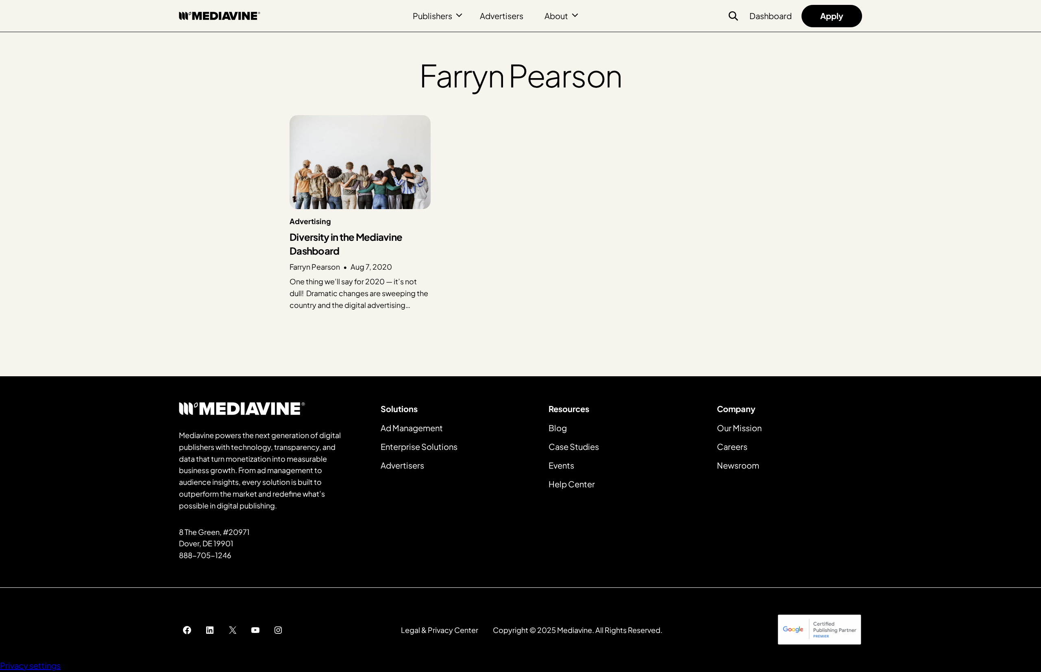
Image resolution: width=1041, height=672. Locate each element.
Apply (831, 16)
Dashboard (770, 16)
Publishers (432, 16)
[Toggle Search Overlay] (733, 15)
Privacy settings (30, 665)
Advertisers (501, 16)
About (556, 16)
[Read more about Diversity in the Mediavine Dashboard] (360, 213)
